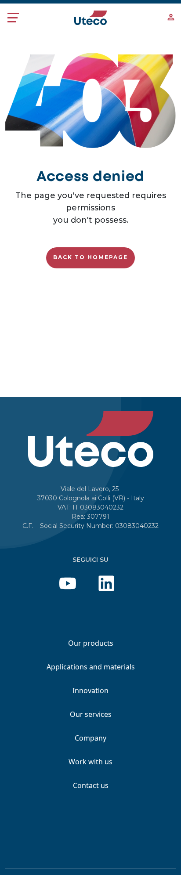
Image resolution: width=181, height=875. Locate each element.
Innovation (90, 690)
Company (90, 738)
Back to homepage (90, 257)
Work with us (90, 762)
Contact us (91, 785)
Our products (90, 643)
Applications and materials (91, 667)
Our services (91, 714)
